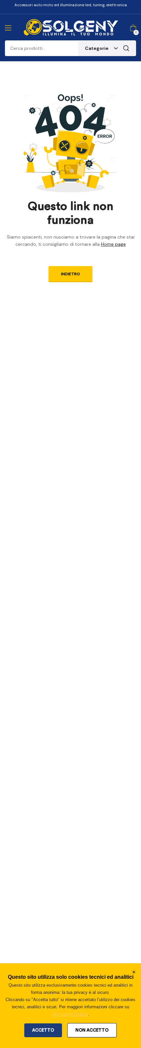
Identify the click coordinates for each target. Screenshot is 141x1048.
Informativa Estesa (70, 1014)
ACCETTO (43, 1030)
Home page (113, 244)
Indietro (70, 274)
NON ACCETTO (92, 1030)
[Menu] (8, 27)
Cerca (126, 48)
